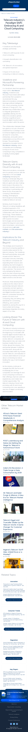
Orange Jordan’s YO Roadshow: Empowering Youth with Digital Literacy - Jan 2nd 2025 (13, 620)
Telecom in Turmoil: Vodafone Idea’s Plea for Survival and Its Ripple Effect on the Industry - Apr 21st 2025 (13, 648)
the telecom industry (10, 145)
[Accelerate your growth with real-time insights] (14, 398)
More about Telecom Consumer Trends (14, 629)
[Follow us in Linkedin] (17, 724)
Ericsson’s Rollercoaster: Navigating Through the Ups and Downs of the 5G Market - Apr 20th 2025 (12, 680)
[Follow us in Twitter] (14, 724)
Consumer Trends (14, 611)
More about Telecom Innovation (14, 599)
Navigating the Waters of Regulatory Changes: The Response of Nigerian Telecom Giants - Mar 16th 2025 (12, 653)
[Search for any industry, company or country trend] (3, 9)
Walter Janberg (14, 32)
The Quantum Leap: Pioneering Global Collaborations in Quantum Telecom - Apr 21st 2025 (13, 585)
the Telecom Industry (12, 238)
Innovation (14, 581)
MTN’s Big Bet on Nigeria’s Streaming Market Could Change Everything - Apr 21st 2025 (14, 615)
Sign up (16, 6)
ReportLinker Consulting (14, 707)
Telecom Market (14, 17)
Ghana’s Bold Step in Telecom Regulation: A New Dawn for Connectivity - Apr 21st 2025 (14, 643)
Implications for (10, 237)
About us (14, 704)
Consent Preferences (14, 720)
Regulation (14, 640)
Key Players (14, 669)
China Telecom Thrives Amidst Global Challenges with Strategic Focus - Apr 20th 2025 (14, 685)
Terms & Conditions (14, 714)
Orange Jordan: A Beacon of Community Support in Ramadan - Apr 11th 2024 (13, 624)
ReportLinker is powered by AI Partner (14, 710)
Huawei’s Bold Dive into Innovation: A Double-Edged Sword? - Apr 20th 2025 (12, 595)
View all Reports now (14, 700)
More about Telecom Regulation (14, 658)
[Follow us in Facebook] (11, 724)
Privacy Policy (14, 717)
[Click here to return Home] (14, 2)
